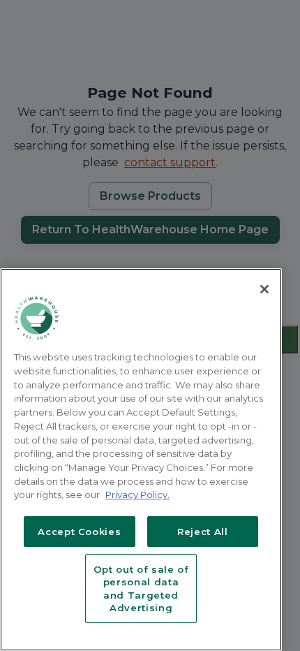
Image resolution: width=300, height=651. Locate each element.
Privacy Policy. (137, 494)
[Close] (264, 289)
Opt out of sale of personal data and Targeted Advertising (141, 588)
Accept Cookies (79, 531)
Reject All (202, 531)
